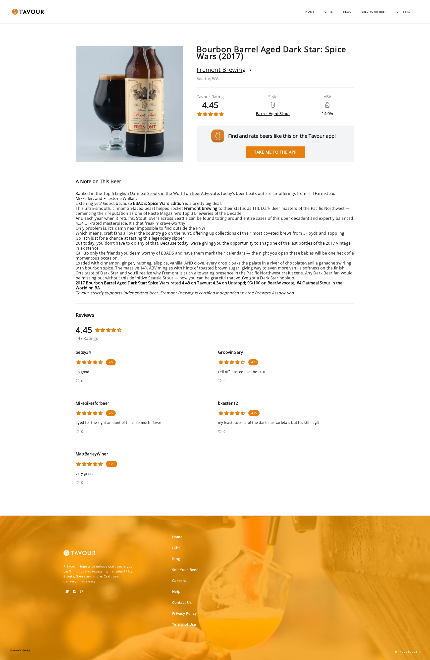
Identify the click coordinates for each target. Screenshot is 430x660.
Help (176, 591)
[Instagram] (82, 590)
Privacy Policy (184, 613)
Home (310, 11)
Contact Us (182, 602)
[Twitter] (67, 590)
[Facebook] (74, 590)
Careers (403, 11)
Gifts (328, 11)
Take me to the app (275, 152)
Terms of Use (184, 624)
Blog (347, 11)
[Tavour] (79, 555)
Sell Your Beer (374, 11)
